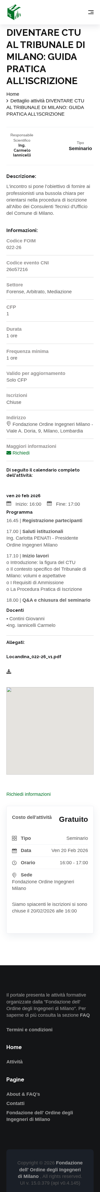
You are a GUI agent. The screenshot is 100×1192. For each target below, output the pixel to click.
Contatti (15, 1103)
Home (12, 94)
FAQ (85, 1015)
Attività (14, 1061)
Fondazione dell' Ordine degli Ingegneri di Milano (50, 1169)
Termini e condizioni (29, 1029)
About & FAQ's (23, 1094)
